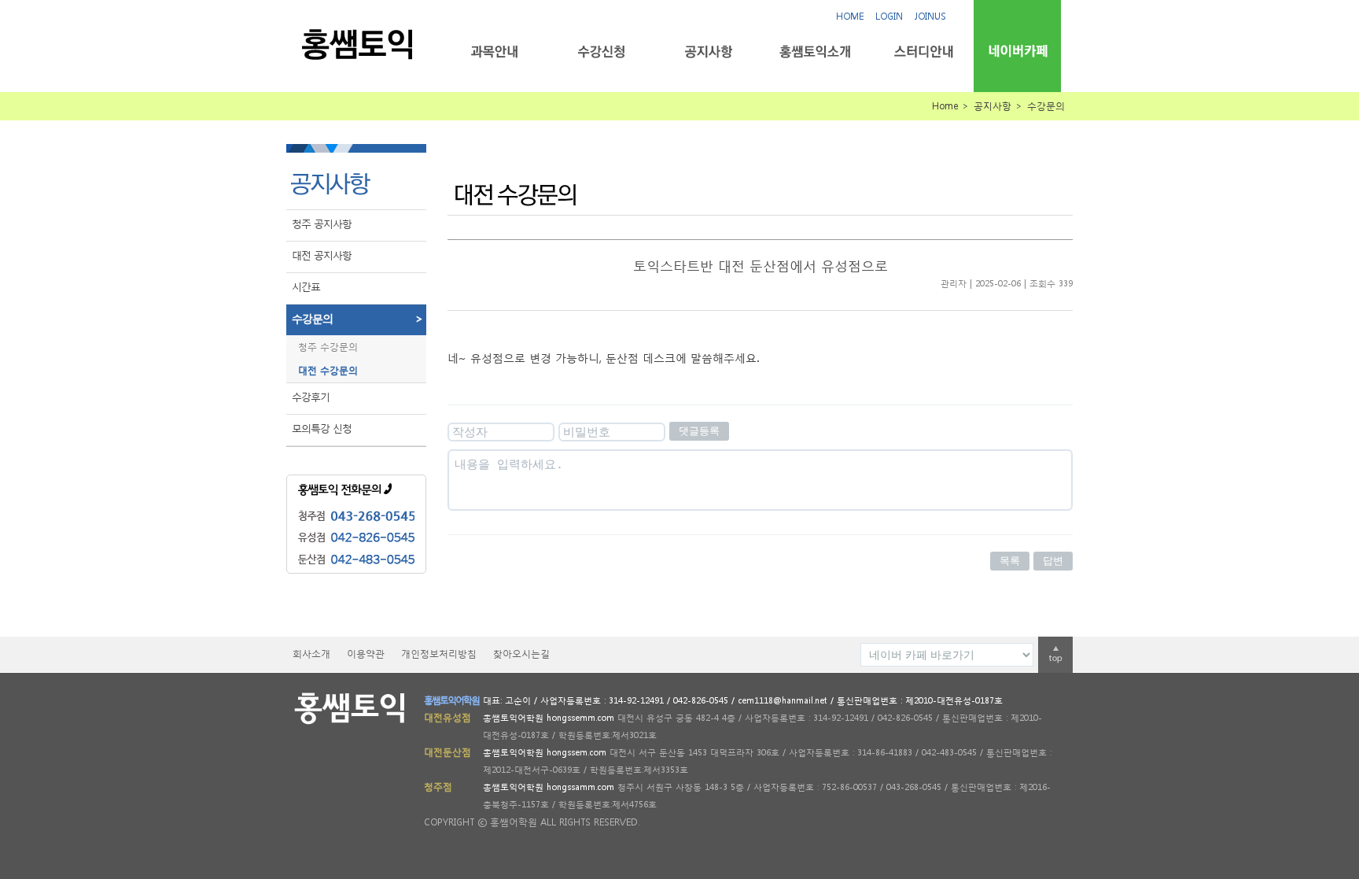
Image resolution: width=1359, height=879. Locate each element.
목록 (1010, 561)
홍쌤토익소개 (815, 51)
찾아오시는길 (521, 653)
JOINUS (930, 16)
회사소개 (311, 653)
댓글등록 (699, 431)
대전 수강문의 (328, 370)
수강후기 (311, 397)
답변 (1053, 561)
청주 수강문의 (328, 347)
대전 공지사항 (322, 255)
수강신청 (601, 51)
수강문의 (357, 318)
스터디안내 (922, 51)
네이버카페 (1017, 50)
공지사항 (708, 51)
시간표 (306, 287)
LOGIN (889, 16)
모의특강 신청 (322, 428)
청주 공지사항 (322, 224)
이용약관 (366, 653)
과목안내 (494, 51)
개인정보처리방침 (439, 653)
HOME (850, 16)
